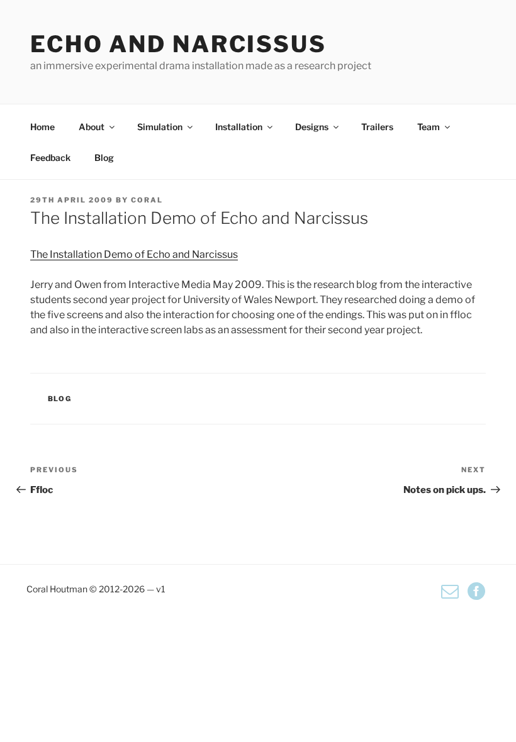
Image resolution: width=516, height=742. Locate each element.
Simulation (159, 126)
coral (147, 200)
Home (42, 126)
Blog (104, 157)
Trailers (377, 126)
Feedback (50, 157)
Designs (311, 126)
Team (428, 126)
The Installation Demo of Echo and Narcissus (134, 254)
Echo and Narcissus (178, 44)
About (91, 126)
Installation (238, 126)
